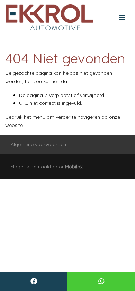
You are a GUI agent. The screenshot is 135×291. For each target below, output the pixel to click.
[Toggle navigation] (121, 17)
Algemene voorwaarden (38, 144)
